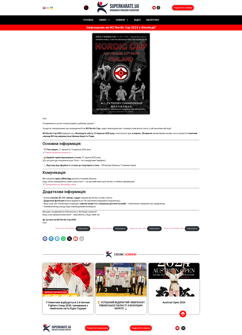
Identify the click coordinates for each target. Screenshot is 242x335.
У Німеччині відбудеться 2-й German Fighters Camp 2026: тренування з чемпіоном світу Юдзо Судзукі (68, 305)
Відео (137, 20)
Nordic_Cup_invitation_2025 (174, 228)
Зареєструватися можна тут (58, 152)
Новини (120, 20)
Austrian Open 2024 (174, 302)
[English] (44, 7)
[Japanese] (48, 7)
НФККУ (103, 20)
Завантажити (192, 228)
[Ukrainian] (51, 7)
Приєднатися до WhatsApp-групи (60, 184)
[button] (86, 7)
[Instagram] (158, 8)
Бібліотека (152, 20)
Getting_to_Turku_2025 (138, 228)
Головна (88, 20)
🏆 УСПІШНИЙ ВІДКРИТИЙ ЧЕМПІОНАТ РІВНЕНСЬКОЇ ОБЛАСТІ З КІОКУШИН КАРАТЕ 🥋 (121, 305)
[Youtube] (154, 8)
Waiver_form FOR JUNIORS (102, 228)
